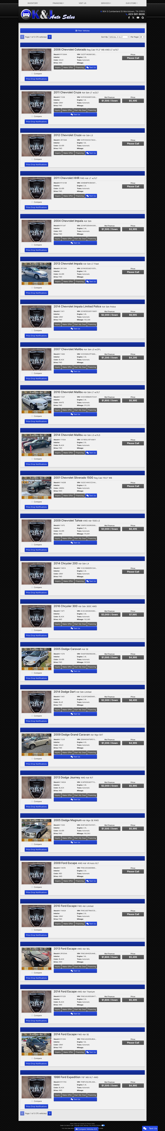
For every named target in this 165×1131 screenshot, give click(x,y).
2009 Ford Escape (76, 863)
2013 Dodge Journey (73, 777)
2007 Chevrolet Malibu (77, 349)
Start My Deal (80, 110)
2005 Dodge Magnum (76, 820)
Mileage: (80, 63)
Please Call (133, 58)
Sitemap (86, 1125)
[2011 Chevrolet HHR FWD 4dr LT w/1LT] (36, 188)
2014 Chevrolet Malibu (77, 435)
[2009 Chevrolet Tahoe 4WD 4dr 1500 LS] (36, 530)
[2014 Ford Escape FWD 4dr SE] (36, 1044)
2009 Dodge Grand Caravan (78, 734)
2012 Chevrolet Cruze (73, 135)
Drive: (56, 63)
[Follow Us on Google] (143, 18)
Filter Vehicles (83, 31)
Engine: (80, 57)
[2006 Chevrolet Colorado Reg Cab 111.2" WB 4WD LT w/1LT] (36, 59)
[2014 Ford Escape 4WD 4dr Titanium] (36, 1001)
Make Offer (68, 67)
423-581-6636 (136, 14)
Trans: (79, 60)
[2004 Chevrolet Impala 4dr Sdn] (36, 231)
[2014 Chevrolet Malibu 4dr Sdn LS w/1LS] (36, 445)
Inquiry (58, 67)
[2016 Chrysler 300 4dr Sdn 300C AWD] (36, 616)
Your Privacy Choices (95, 1125)
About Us (76, 1123)
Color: (56, 60)
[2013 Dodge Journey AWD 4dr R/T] (36, 787)
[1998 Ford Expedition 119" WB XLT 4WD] (36, 1087)
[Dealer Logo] (48, 14)
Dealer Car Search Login (66, 1125)
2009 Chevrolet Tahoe (77, 520)
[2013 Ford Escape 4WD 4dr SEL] (36, 958)
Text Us (92, 67)
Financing (80, 67)
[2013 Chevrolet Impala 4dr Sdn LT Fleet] (36, 273)
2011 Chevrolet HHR (75, 178)
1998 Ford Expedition (76, 1077)
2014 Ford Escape (74, 991)
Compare (38, 73)
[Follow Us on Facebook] (129, 18)
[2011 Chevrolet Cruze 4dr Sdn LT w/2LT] (36, 102)
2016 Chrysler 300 (75, 606)
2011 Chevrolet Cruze (76, 92)
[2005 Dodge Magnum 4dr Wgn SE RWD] (36, 830)
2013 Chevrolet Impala (76, 263)
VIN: (78, 54)
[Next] (50, 37)
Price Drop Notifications (36, 79)
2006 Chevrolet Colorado (86, 49)
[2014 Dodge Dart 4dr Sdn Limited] (36, 702)
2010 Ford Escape (73, 906)
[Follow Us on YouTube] (138, 18)
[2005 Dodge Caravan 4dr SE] (36, 659)
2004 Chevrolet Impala (72, 220)
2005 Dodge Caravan (71, 649)
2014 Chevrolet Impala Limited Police (85, 306)
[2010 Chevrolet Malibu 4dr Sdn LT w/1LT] (36, 402)
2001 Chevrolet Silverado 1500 (83, 477)
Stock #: (57, 54)
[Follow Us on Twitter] (133, 18)
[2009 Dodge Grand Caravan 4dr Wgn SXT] (36, 744)
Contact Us (83, 1123)
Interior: (57, 57)
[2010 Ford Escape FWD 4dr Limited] (36, 916)
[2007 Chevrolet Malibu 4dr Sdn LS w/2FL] (36, 359)
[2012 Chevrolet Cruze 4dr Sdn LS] (36, 145)
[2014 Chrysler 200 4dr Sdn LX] (36, 573)
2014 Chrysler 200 (71, 563)
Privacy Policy (91, 1123)
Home (71, 1123)
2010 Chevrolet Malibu (77, 392)
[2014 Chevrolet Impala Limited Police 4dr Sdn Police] (36, 316)
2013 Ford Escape (72, 948)
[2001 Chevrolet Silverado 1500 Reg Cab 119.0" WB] (36, 487)
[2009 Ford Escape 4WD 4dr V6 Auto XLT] (36, 873)
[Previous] (22, 37)
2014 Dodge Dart (72, 691)
